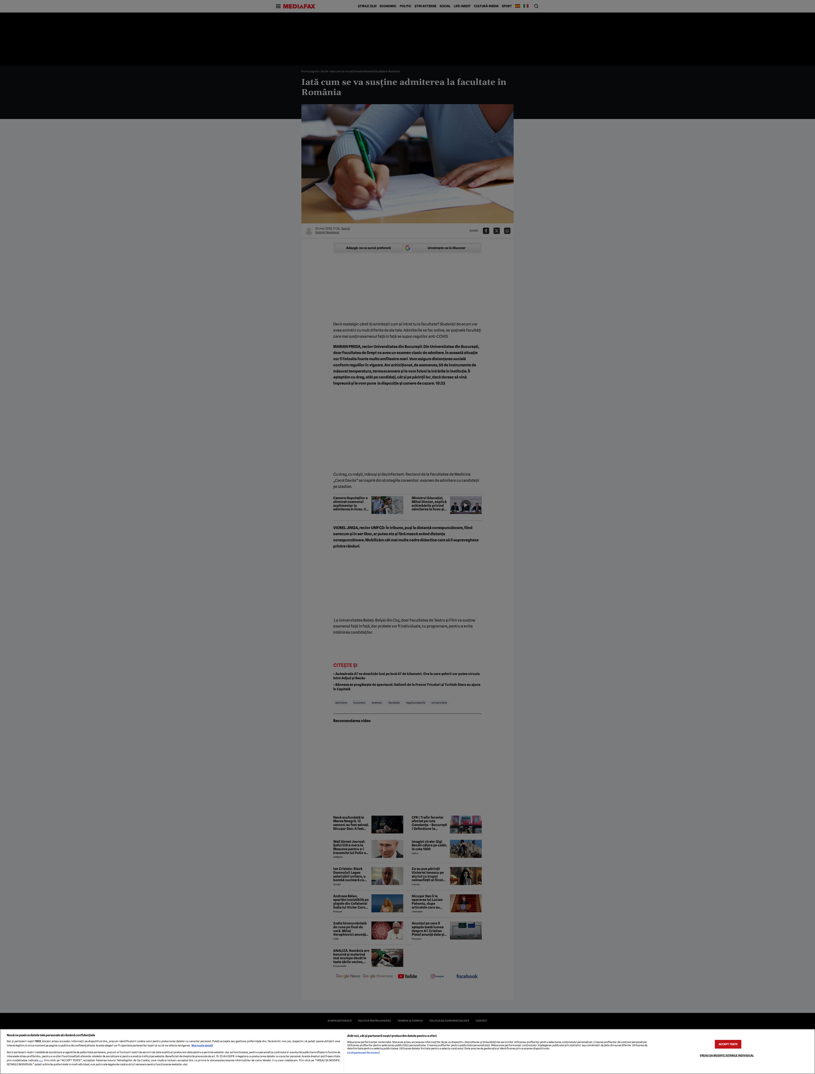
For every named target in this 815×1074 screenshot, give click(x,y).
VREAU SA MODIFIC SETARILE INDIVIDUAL (727, 1055)
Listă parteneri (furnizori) (363, 1052)
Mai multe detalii (202, 1045)
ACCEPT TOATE (728, 1044)
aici (41, 1060)
